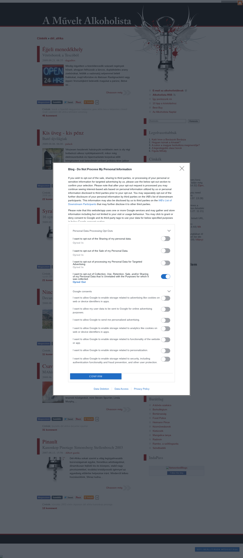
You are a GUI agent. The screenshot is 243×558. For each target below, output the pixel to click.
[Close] (183, 169)
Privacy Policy (141, 388)
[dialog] (121, 279)
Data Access (121, 388)
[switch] (165, 238)
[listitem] (121, 231)
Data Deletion (101, 388)
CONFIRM (95, 376)
